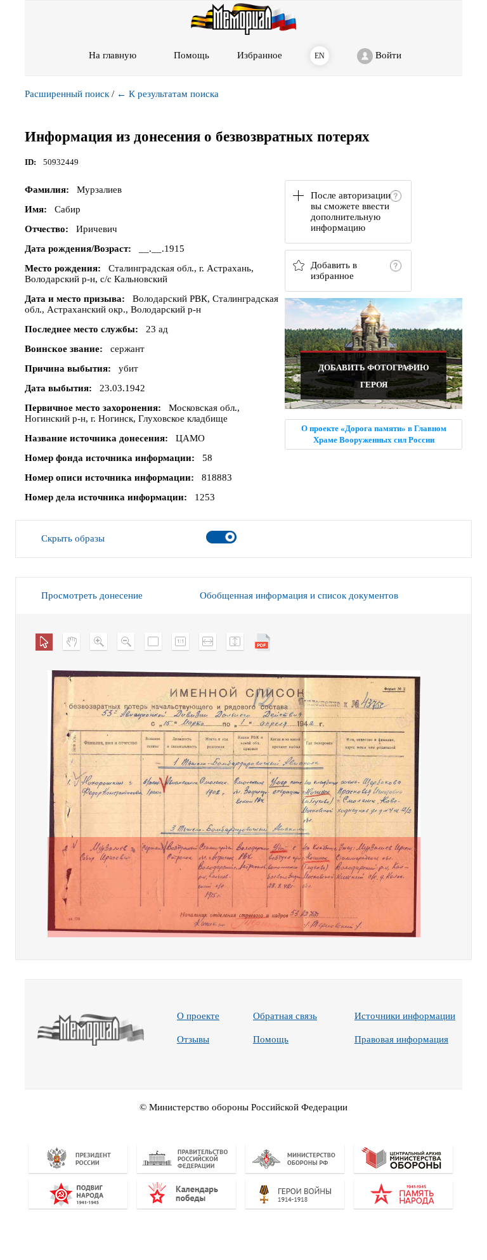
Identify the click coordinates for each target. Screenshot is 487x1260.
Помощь (271, 1039)
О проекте (198, 1016)
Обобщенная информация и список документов (299, 595)
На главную (112, 55)
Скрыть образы (73, 538)
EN (320, 55)
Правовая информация (401, 1039)
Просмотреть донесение (92, 595)
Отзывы (193, 1039)
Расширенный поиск (67, 94)
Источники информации (404, 1016)
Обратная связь (285, 1016)
